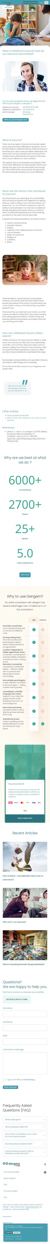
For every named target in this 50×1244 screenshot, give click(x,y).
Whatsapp (26, 112)
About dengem (10, 1178)
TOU (18, 1080)
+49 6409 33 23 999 (30, 107)
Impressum (7, 1216)
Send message (10, 1087)
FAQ (25, 811)
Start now (25, 575)
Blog (5, 1184)
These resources (31, 1207)
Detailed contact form (16, 999)
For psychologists (10, 1191)
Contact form (27, 114)
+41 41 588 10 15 (28, 110)
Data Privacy (29, 1080)
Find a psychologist (11, 1172)
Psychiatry (25, 436)
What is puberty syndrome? (18, 415)
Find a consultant (25, 818)
